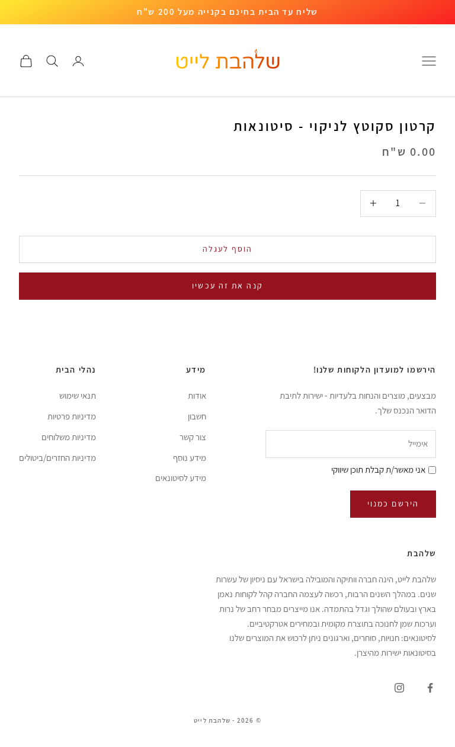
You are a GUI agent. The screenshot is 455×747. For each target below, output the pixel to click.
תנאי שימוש (77, 395)
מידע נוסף (189, 457)
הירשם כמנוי (393, 503)
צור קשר (193, 437)
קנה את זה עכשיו (227, 285)
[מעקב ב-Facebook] (430, 688)
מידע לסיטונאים (180, 477)
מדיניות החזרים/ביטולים (57, 457)
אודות (197, 395)
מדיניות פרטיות (71, 416)
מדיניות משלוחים (68, 437)
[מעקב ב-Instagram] (399, 688)
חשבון (197, 416)
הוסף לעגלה (228, 248)
